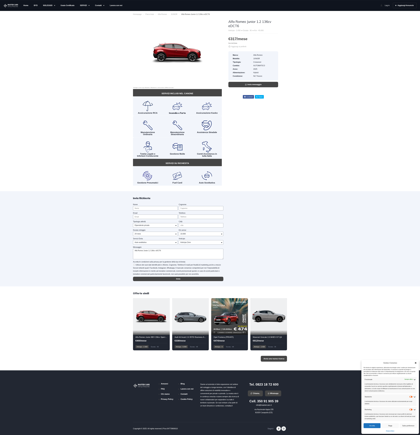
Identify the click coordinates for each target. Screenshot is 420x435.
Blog (183, 384)
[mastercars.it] (11, 5)
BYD (36, 5)
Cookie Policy (186, 399)
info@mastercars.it (264, 405)
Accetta (372, 426)
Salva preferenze (408, 426)
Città (180, 221)
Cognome (182, 204)
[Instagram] (283, 428)
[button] (416, 363)
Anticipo (182, 239)
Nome (135, 204)
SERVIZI (83, 5)
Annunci (164, 384)
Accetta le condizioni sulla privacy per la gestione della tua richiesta (159, 262)
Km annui (182, 230)
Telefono (182, 213)
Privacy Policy (390, 431)
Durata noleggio (139, 230)
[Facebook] (278, 428)
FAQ (163, 389)
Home (25, 5)
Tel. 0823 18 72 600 (264, 384)
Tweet (260, 97)
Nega (390, 426)
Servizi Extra (138, 239)
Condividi (249, 97)
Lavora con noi (116, 5)
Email (135, 213)
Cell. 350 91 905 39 (263, 401)
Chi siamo (165, 394)
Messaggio (137, 247)
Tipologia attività (139, 221)
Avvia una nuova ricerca (273, 359)
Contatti (98, 5)
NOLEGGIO (47, 5)
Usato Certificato (67, 5)
